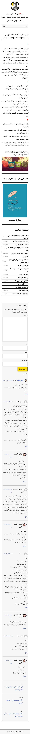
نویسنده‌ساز (9, 14)
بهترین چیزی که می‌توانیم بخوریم (20, 293)
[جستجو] (4, 26)
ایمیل (26, 352)
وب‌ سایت (25, 360)
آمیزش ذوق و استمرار (23, 284)
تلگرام (3, 17)
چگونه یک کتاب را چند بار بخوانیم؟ (19, 253)
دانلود (17, 17)
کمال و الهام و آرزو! (23, 290)
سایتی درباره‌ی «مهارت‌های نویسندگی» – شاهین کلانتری (13, 715)
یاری (22, 21)
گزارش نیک (15, 21)
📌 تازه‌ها (18, 14)
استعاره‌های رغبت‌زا (23, 274)
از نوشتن (10, 37)
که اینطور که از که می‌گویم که (21, 281)
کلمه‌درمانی (25, 256)
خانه (22, 14)
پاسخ (26, 394)
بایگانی (9, 21)
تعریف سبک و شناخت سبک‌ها (20, 241)
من (19, 21)
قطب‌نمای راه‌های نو (23, 265)
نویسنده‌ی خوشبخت (23, 278)
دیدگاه (26, 316)
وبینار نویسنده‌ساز (15, 220)
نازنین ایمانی (20, 380)
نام (26, 344)
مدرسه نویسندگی (10, 17)
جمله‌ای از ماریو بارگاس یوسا (21, 244)
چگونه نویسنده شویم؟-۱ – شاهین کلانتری (14, 701)
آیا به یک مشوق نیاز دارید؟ (22, 287)
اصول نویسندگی (24, 17)
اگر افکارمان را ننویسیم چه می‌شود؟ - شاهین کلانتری (14, 688)
